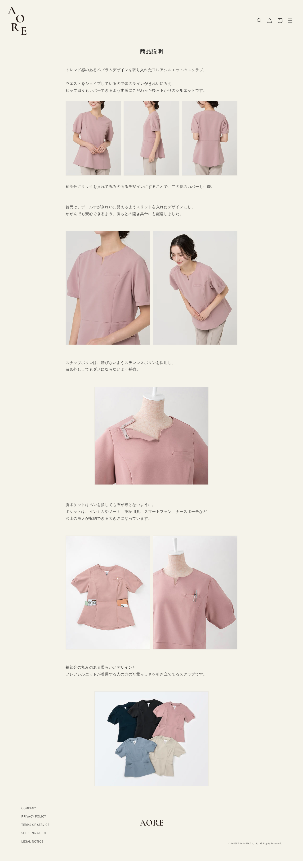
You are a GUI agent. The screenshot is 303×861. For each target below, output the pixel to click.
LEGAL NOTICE (32, 841)
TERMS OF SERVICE (35, 824)
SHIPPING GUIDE (34, 833)
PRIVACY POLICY (33, 816)
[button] (290, 20)
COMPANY (28, 808)
